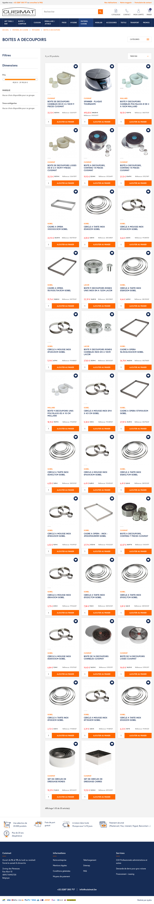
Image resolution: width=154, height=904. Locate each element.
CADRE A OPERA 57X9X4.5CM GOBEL (134, 412)
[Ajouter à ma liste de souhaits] (76, 66)
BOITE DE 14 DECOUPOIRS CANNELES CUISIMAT (96, 657)
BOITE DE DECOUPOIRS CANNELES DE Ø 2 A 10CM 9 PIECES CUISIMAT (61, 104)
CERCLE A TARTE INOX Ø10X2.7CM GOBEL (130, 596)
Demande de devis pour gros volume (131, 868)
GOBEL (50, 223)
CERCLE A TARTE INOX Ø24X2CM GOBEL (94, 227)
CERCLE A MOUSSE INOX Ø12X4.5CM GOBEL (59, 350)
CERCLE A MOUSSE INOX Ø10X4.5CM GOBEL (131, 227)
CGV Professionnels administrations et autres (131, 861)
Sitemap (86, 865)
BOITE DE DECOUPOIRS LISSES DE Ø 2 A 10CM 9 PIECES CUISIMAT (62, 168)
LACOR (86, 285)
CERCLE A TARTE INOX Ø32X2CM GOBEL (130, 718)
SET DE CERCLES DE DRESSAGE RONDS (57, 780)
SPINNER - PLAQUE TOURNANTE (93, 102)
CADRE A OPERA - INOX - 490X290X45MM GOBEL (96, 534)
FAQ (85, 871)
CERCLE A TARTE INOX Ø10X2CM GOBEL (58, 718)
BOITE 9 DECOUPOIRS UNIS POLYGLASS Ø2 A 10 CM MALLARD (60, 413)
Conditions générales (61, 871)
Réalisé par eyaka (144, 900)
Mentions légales (60, 865)
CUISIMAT (51, 98)
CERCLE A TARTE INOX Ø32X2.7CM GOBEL (94, 596)
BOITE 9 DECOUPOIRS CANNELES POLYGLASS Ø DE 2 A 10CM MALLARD (134, 104)
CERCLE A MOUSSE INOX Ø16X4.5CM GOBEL (95, 473)
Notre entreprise (59, 860)
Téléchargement (89, 860)
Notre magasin (126, 2)
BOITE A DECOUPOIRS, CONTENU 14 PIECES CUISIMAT (94, 168)
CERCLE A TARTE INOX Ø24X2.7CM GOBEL (58, 473)
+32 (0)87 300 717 (20, 2)
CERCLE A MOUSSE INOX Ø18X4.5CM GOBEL (59, 534)
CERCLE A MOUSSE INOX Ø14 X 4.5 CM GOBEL (98, 412)
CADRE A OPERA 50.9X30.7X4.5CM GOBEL (59, 289)
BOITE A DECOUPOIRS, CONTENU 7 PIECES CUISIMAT (134, 534)
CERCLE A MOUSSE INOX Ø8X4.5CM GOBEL (59, 596)
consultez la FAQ (36, 2)
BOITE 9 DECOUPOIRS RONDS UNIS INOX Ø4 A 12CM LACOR (98, 289)
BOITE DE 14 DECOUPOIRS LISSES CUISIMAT (132, 657)
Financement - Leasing (125, 874)
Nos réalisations (110, 2)
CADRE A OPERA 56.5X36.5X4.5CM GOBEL (132, 350)
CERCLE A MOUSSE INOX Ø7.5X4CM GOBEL (95, 718)
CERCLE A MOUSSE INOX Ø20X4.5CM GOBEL (59, 657)
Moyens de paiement (61, 876)
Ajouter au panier (65, 122)
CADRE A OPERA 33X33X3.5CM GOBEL (58, 227)
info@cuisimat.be (88, 889)
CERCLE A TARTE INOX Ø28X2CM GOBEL (130, 289)
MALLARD (124, 98)
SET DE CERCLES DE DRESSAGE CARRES (93, 780)
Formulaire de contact (143, 2)
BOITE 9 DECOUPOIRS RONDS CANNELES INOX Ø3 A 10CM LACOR (98, 352)
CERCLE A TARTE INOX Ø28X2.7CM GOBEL (130, 473)
